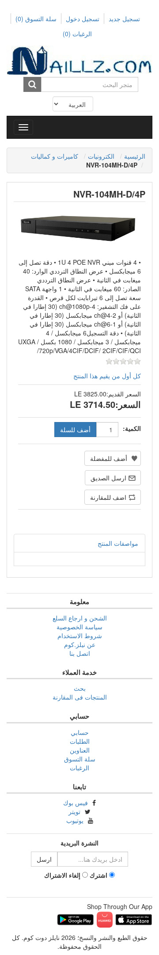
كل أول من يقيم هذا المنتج (107, 375)
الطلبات (80, 741)
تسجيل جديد (124, 18)
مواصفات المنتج (118, 543)
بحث (80, 688)
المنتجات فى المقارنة (80, 696)
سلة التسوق (36, 18)
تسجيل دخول (82, 18)
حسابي (80, 732)
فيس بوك (75, 802)
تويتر (74, 811)
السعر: (128, 404)
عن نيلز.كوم (79, 644)
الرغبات (79, 767)
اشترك (98, 875)
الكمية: (132, 428)
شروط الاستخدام (79, 635)
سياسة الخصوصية (79, 626)
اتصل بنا (79, 653)
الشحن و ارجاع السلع (80, 617)
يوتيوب (74, 820)
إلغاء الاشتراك (62, 875)
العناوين (80, 750)
